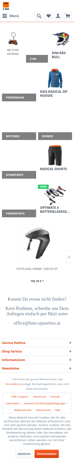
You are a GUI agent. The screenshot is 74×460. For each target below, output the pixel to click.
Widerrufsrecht (23, 410)
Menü (14, 15)
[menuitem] (10, 16)
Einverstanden (46, 454)
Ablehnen (24, 454)
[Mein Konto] (58, 16)
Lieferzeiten (12, 403)
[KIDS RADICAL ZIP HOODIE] (55, 78)
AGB (57, 410)
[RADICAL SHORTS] (55, 155)
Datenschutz (43, 410)
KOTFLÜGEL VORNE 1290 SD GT (37, 269)
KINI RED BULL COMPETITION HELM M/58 (61, 55)
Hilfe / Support (19, 396)
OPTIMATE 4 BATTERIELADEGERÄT (55, 210)
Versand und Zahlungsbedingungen (45, 403)
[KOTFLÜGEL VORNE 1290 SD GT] (37, 243)
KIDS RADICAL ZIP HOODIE (53, 94)
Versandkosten (13, 384)
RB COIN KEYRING (13, 52)
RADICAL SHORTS (53, 169)
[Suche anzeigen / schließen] (39, 16)
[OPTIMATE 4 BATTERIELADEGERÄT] (55, 194)
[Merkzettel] (48, 16)
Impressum (39, 396)
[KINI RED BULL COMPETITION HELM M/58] (61, 39)
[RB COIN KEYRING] (13, 38)
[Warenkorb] (68, 16)
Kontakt (55, 396)
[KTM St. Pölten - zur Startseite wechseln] (6, 6)
